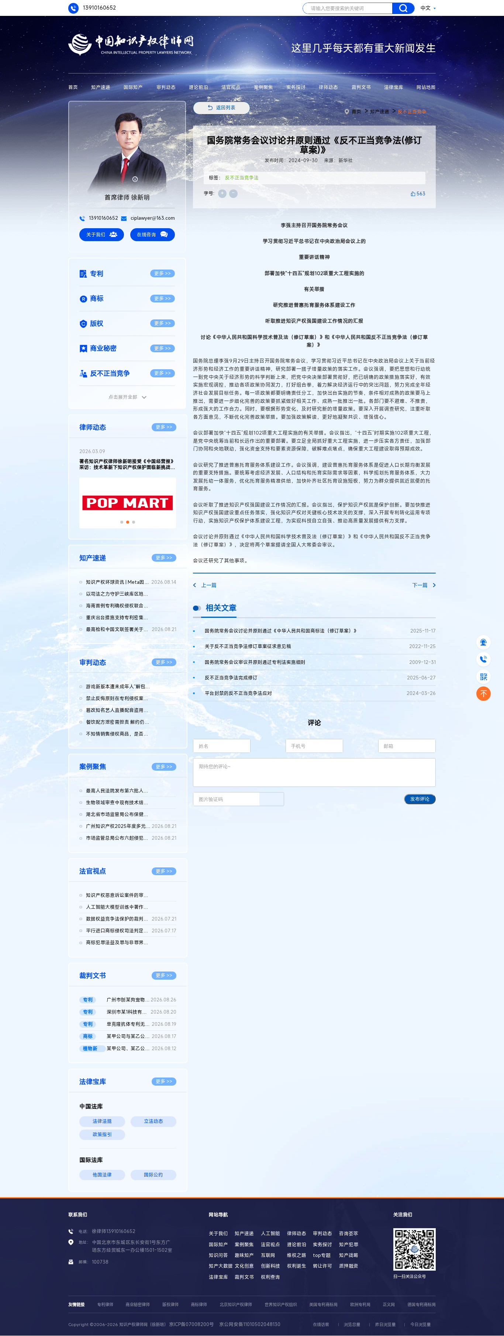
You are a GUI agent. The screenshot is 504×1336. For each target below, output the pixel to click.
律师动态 (328, 87)
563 (421, 194)
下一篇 (420, 585)
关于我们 (96, 235)
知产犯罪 (348, 1244)
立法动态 (153, 1121)
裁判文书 (361, 87)
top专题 (322, 1255)
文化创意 (244, 1266)
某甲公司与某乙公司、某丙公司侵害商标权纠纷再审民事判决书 (141, 1036)
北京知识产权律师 (236, 1304)
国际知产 (133, 87)
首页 (73, 87)
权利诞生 (296, 1266)
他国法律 (102, 1175)
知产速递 (100, 87)
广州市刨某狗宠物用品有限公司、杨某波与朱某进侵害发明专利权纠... (141, 1000)
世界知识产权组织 (281, 1304)
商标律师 (199, 1304)
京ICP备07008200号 (191, 1324)
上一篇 (209, 585)
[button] (121, 522)
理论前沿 (198, 87)
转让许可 (322, 1266)
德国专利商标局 (421, 1304)
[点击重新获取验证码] (271, 799)
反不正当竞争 (412, 112)
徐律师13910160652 (113, 1231)
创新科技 (270, 1266)
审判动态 (166, 87)
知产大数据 (221, 1266)
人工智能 (270, 1233)
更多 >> (162, 273)
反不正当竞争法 (242, 178)
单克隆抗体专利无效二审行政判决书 (141, 1024)
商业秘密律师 (137, 1304)
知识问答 (218, 1255)
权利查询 (270, 1277)
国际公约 (153, 1175)
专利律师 (105, 1304)
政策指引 (102, 1134)
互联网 (268, 1255)
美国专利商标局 (323, 1304)
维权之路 (296, 1255)
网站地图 (426, 87)
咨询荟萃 (348, 1233)
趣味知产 (244, 1255)
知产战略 (348, 1255)
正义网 (389, 1304)
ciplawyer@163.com (152, 218)
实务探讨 (295, 87)
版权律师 (170, 1304)
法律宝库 (393, 87)
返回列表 (225, 108)
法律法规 (102, 1121)
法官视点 (231, 87)
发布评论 (419, 799)
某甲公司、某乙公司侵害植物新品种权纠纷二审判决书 (141, 1048)
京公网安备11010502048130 (249, 1324)
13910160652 (99, 7)
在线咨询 (146, 235)
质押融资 (348, 1266)
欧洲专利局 (360, 1304)
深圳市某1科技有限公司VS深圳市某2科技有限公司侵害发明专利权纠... (141, 1012)
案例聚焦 (263, 87)
